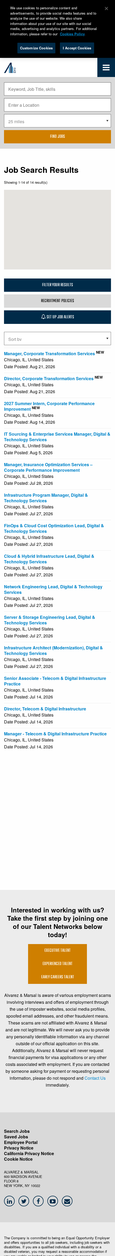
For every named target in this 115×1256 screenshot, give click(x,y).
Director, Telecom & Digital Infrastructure (45, 709)
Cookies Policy (72, 33)
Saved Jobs (16, 1137)
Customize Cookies (36, 47)
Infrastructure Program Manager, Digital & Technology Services (46, 498)
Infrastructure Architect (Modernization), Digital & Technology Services (53, 650)
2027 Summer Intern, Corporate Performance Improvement (49, 406)
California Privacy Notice (29, 1153)
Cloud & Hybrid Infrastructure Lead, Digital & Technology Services (49, 559)
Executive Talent (57, 950)
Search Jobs (17, 1131)
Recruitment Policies (57, 301)
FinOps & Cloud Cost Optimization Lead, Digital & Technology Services (54, 528)
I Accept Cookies (77, 47)
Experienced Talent (57, 964)
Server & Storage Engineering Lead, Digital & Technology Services (49, 620)
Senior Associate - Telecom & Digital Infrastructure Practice (55, 681)
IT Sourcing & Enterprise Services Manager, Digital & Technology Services (57, 437)
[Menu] (106, 69)
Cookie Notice (18, 1159)
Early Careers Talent (57, 977)
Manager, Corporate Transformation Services (49, 353)
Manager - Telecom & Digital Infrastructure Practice (55, 734)
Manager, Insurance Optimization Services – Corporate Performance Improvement (48, 467)
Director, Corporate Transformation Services (49, 378)
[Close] (106, 8)
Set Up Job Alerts (60, 317)
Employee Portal (20, 1142)
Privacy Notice (18, 1148)
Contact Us (95, 1078)
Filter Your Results (57, 285)
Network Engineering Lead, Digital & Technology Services (53, 589)
